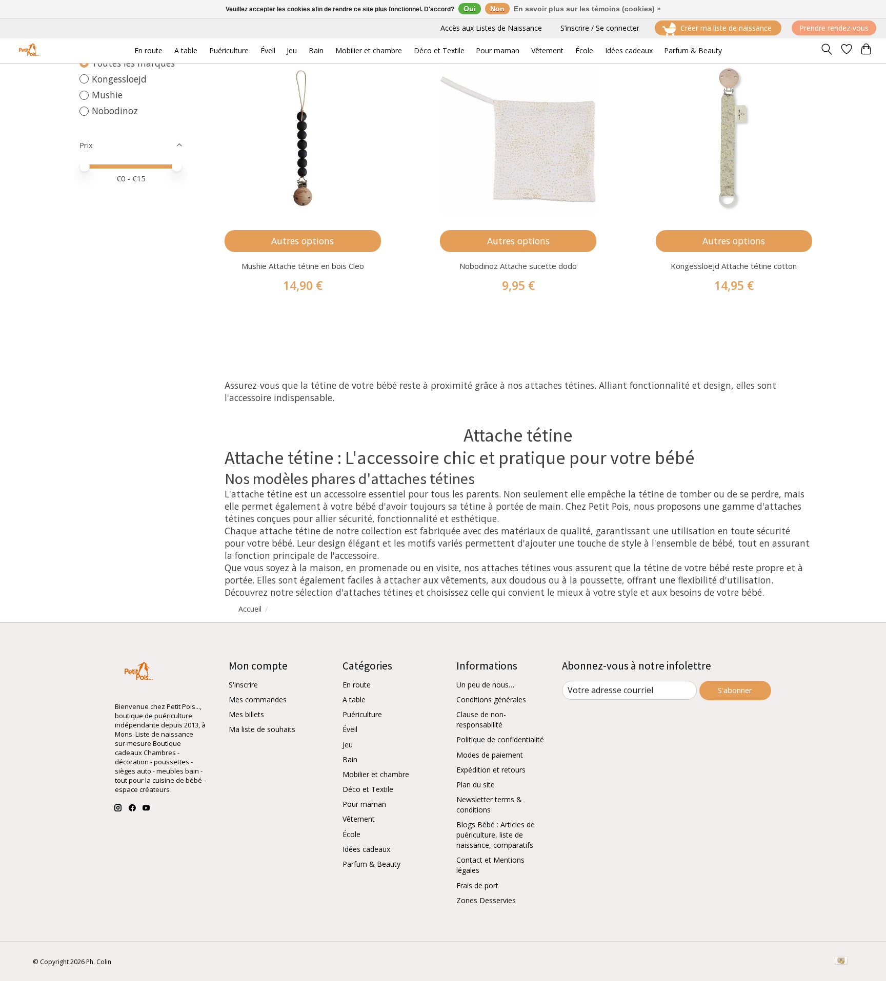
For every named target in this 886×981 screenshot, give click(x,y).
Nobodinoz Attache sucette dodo (518, 266)
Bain (350, 759)
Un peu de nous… (485, 685)
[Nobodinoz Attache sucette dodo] (518, 139)
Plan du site (475, 784)
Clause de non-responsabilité (481, 719)
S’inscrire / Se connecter (599, 28)
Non (497, 9)
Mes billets (246, 714)
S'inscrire (243, 685)
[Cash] (841, 961)
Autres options (302, 241)
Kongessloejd (119, 79)
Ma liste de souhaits (262, 729)
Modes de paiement (489, 755)
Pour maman (364, 804)
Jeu (348, 744)
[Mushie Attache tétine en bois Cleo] (303, 139)
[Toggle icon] (826, 50)
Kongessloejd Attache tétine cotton (734, 266)
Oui (470, 9)
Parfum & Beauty (371, 864)
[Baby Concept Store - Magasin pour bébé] (27, 50)
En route (357, 685)
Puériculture (362, 714)
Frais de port (477, 885)
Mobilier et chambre (376, 774)
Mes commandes (258, 699)
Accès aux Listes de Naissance (491, 28)
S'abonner (735, 690)
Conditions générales (491, 699)
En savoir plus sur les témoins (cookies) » (587, 9)
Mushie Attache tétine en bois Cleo (302, 266)
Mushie (107, 95)
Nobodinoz (115, 111)
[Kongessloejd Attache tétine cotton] (734, 139)
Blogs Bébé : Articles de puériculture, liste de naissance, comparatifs (495, 835)
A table (354, 699)
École (351, 834)
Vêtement (359, 819)
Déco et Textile (368, 789)
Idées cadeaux (366, 849)
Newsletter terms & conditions (489, 805)
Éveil (350, 729)
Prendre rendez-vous (834, 28)
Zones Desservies (486, 900)
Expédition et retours (491, 770)
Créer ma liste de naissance (726, 28)
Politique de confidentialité (500, 739)
